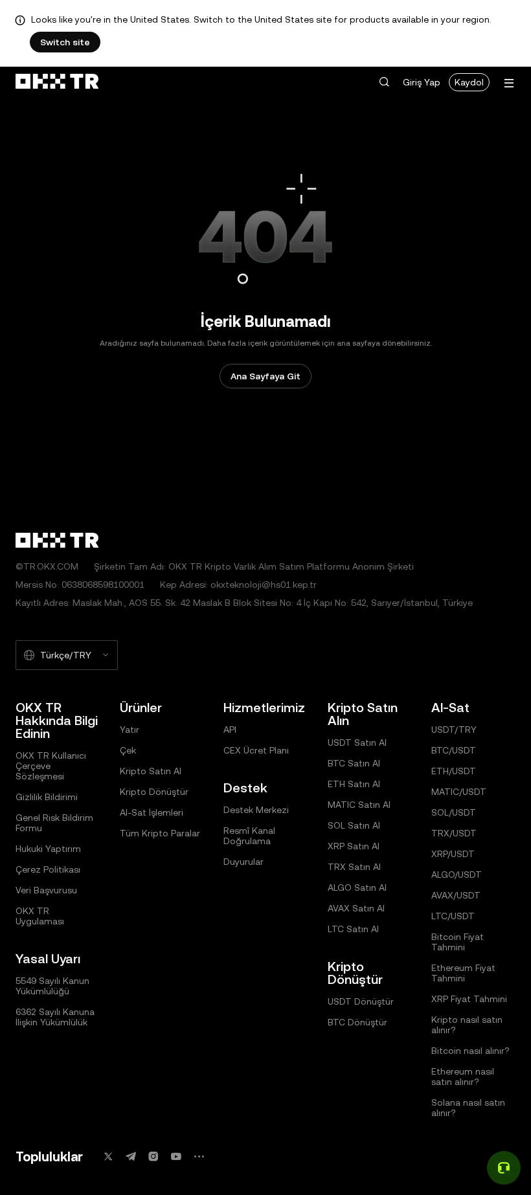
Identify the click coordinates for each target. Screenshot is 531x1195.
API (229, 729)
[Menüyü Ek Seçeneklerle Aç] (509, 83)
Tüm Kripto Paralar (160, 833)
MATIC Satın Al (359, 804)
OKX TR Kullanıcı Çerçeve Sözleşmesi (51, 765)
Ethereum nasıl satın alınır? (462, 1076)
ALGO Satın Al (357, 887)
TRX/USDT (454, 833)
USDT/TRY (454, 729)
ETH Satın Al (354, 784)
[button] (384, 82)
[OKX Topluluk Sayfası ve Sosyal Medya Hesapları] (199, 1156)
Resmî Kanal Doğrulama (249, 835)
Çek (128, 750)
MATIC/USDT (458, 792)
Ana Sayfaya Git (265, 376)
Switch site (65, 42)
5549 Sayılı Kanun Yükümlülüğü (52, 986)
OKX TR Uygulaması (40, 916)
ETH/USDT (453, 771)
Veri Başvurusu (46, 890)
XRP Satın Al (353, 846)
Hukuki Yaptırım (48, 848)
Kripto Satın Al (150, 771)
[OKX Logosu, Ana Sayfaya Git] (57, 82)
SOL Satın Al (354, 825)
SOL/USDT (453, 812)
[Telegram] (131, 1156)
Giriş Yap (421, 82)
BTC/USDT (453, 750)
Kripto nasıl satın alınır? (467, 1024)
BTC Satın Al (354, 763)
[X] (108, 1156)
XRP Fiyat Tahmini (469, 999)
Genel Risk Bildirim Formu (54, 822)
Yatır (129, 729)
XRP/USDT (453, 854)
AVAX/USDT (455, 895)
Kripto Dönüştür (154, 792)
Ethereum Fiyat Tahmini (463, 973)
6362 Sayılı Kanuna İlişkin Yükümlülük (55, 1017)
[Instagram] (153, 1156)
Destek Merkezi (256, 810)
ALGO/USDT (456, 874)
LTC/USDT (453, 916)
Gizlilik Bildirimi (47, 797)
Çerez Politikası (48, 869)
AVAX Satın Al (356, 908)
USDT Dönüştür (361, 1001)
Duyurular (243, 861)
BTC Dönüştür (357, 1022)
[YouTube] (176, 1156)
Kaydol (469, 82)
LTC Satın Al (353, 929)
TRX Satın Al (354, 867)
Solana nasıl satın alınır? (468, 1107)
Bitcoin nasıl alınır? (470, 1050)
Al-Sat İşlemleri (151, 812)
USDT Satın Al (357, 742)
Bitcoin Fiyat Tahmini (457, 942)
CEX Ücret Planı (256, 750)
